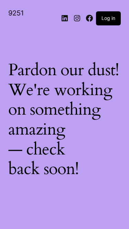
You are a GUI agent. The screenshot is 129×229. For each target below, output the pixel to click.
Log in (108, 18)
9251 (16, 13)
